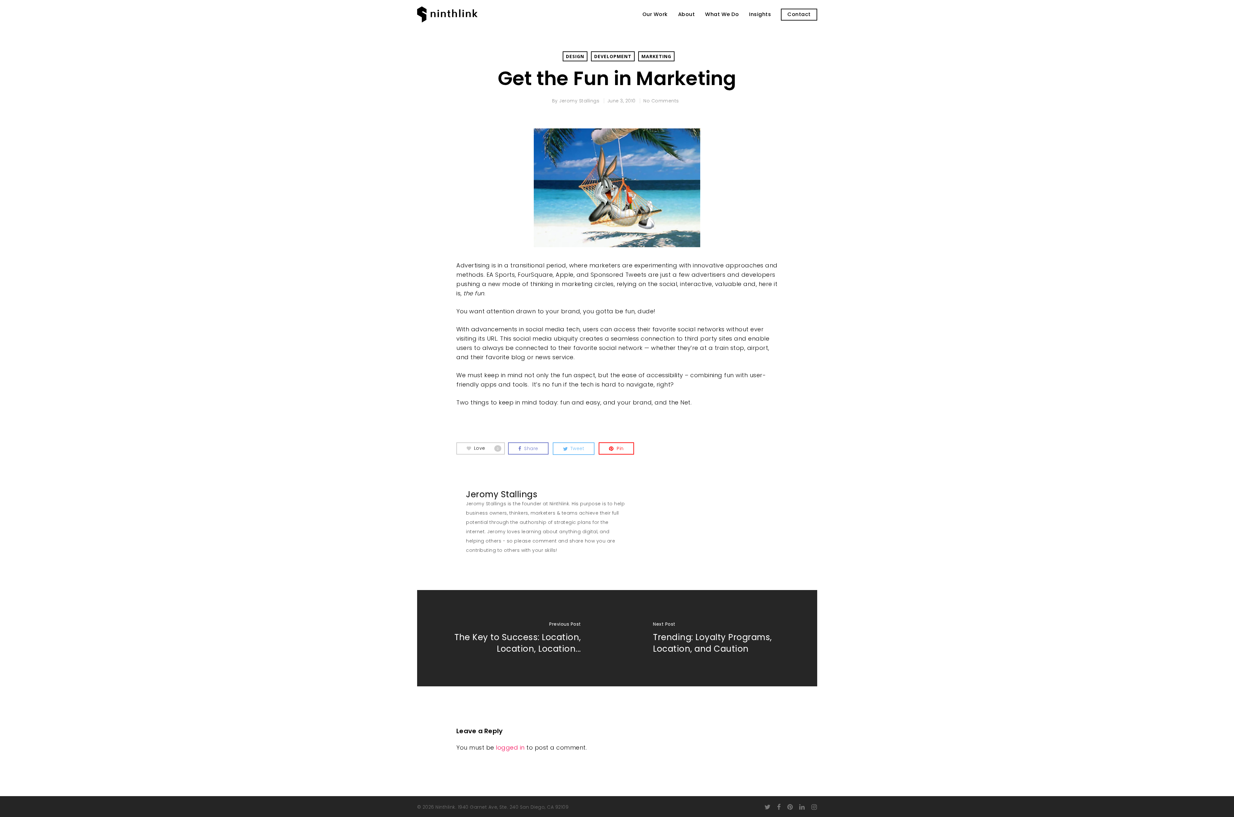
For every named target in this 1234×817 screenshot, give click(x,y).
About (686, 14)
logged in (510, 747)
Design (575, 56)
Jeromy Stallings (579, 101)
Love (486, 448)
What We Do (722, 14)
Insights (760, 14)
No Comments (661, 101)
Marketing (656, 56)
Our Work (655, 14)
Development (612, 56)
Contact (799, 14)
